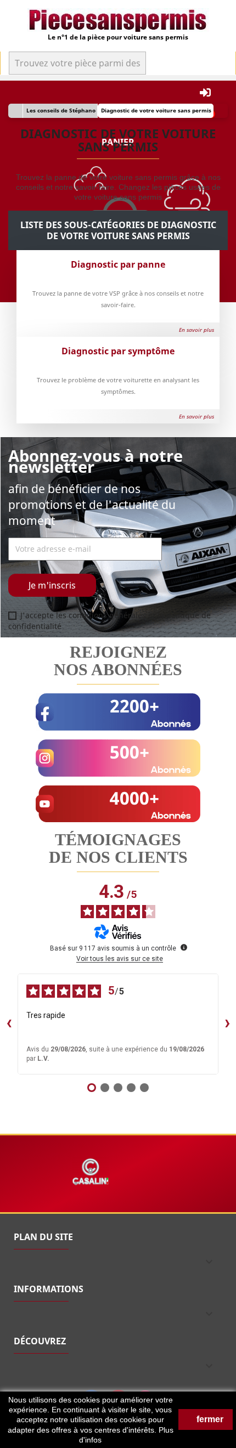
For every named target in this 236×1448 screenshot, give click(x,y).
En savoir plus (195, 329)
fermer (208, 1419)
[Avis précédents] (8, 1024)
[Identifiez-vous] (205, 93)
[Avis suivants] (227, 1024)
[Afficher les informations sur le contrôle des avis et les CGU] (183, 947)
